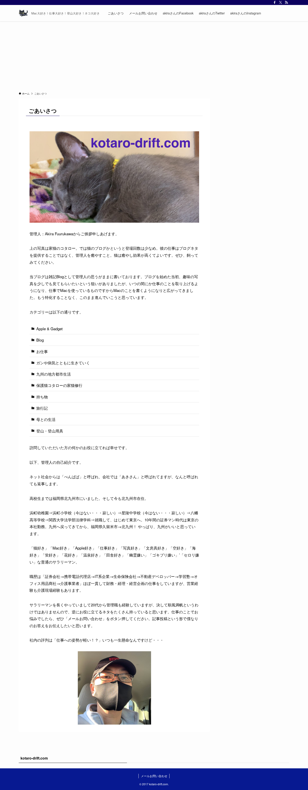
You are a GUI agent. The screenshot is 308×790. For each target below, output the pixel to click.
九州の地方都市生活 (53, 374)
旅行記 (42, 408)
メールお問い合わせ (154, 776)
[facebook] (275, 2)
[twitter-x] (280, 2)
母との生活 (45, 419)
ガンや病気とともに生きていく (63, 362)
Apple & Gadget (49, 328)
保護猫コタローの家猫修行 (59, 385)
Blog (40, 340)
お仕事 (42, 351)
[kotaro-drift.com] (23, 13)
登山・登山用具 (49, 431)
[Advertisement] (154, 55)
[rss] (286, 2)
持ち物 (42, 397)
